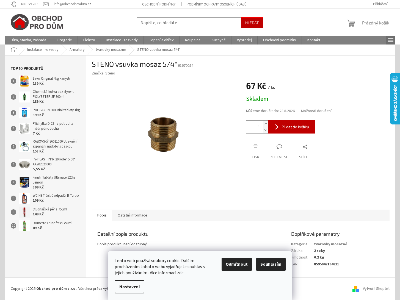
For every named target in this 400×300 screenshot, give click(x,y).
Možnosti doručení (316, 111)
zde (180, 273)
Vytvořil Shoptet (376, 288)
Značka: (103, 73)
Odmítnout (237, 264)
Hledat (252, 22)
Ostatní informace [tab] (132, 215)
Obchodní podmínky (159, 4)
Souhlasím (271, 264)
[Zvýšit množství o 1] (265, 124)
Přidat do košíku (295, 126)
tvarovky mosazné (330, 244)
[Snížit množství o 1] (265, 130)
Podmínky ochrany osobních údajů (217, 4)
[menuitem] (28, 40)
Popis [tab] (102, 215)
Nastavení (129, 287)
